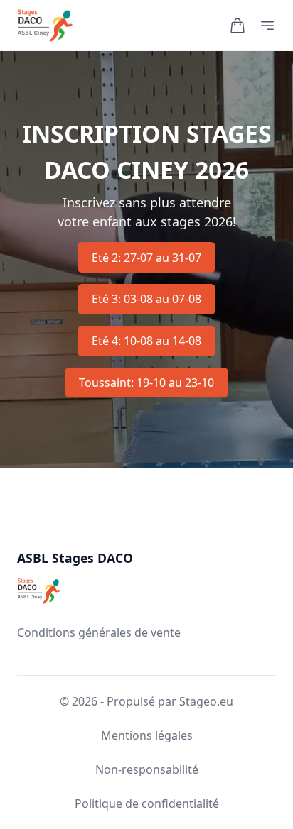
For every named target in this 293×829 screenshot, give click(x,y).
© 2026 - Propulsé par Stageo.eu (146, 701)
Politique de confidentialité (147, 803)
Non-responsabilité (146, 769)
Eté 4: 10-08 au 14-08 (146, 340)
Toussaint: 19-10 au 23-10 (146, 382)
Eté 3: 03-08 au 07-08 (146, 299)
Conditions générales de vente (99, 632)
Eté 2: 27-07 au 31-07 (146, 257)
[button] (237, 25)
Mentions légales (147, 735)
